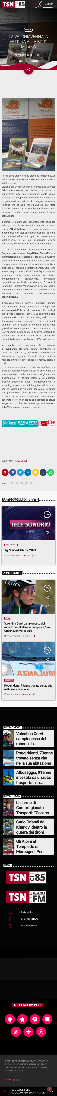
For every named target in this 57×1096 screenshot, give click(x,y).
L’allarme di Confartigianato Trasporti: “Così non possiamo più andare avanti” (34, 813)
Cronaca (9, 680)
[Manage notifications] (49, 1089)
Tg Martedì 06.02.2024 (20, 550)
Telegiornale (10, 545)
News (28, 30)
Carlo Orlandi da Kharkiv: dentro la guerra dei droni (31, 827)
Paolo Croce (20, 461)
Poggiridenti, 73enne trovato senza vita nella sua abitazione (28, 687)
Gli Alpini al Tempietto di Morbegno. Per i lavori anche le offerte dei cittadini (32, 851)
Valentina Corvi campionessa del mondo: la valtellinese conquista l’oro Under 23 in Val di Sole (27, 627)
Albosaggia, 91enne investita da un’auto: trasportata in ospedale (33, 780)
